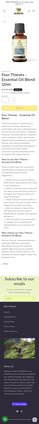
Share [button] (6, 264)
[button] (4, 11)
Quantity (5, 96)
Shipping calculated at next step (20, 92)
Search (6, 312)
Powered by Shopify (25, 419)
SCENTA (16, 419)
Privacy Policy (9, 326)
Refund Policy (9, 322)
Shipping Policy (10, 317)
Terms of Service (10, 331)
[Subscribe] (32, 298)
